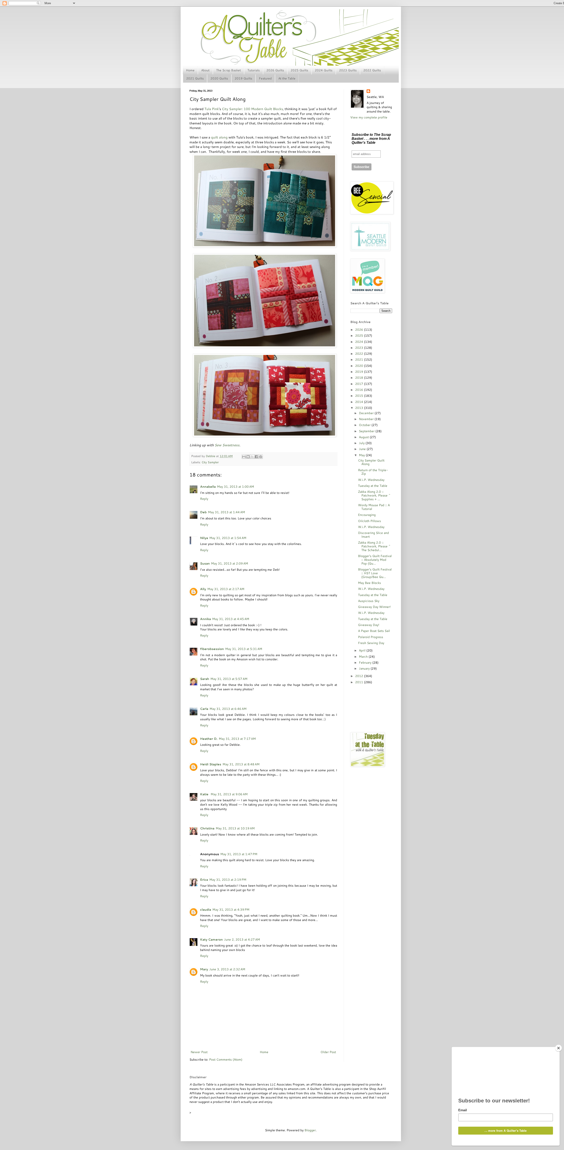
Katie (204, 794)
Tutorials (253, 70)
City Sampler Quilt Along (371, 462)
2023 (359, 347)
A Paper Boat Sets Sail (374, 631)
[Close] (558, 1048)
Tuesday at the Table (372, 486)
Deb (203, 512)
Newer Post (199, 1052)
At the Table (286, 78)
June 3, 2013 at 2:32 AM (227, 969)
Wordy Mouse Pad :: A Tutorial (374, 507)
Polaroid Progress (370, 637)
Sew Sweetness (227, 445)
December (367, 413)
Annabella (208, 486)
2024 (359, 342)
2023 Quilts (348, 70)
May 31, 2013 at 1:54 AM (227, 538)
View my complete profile (368, 117)
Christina (207, 828)
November (367, 419)
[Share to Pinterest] (260, 456)
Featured (265, 78)
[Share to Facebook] (256, 456)
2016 (359, 390)
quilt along (219, 137)
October (365, 425)
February (365, 662)
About (205, 70)
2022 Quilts (372, 70)
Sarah (204, 679)
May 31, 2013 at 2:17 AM (225, 589)
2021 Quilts (195, 78)
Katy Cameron (211, 939)
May (362, 455)
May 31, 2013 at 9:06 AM (229, 794)
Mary (204, 969)
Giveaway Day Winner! (374, 607)
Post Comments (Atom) (225, 1059)
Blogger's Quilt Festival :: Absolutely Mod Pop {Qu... (375, 560)
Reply (204, 499)
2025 (359, 335)
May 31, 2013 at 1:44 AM (226, 512)
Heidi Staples (210, 764)
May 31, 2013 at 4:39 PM (230, 909)
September (367, 431)
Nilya (204, 538)
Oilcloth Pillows (369, 521)
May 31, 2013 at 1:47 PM (238, 854)
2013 (359, 408)
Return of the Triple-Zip (373, 472)
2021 (359, 359)
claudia (205, 909)
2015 (359, 395)
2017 (359, 384)
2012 (359, 676)
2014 (359, 402)
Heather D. (208, 739)
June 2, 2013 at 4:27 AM (242, 939)
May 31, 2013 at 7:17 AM (237, 739)
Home (190, 70)
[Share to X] (252, 456)
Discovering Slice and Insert (373, 535)
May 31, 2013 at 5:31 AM (243, 649)
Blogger (310, 1130)
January (365, 668)
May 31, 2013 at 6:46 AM (228, 709)
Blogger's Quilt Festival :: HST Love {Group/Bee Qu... (375, 573)
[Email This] (244, 456)
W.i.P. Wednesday (371, 480)
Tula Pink (211, 108)
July (362, 443)
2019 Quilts (243, 78)
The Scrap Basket (228, 70)
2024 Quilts (323, 70)
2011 (359, 682)
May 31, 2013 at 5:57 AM (228, 679)
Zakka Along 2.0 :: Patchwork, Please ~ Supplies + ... (374, 495)
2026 (359, 329)
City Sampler (210, 462)
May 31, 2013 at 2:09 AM (229, 563)
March (364, 656)
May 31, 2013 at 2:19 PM (227, 879)
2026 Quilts (275, 70)
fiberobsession (212, 649)
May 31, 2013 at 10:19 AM (235, 828)
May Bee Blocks (369, 583)
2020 (359, 366)
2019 (359, 371)
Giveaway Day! (368, 625)
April (362, 650)
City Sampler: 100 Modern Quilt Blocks (252, 108)
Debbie (211, 456)
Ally (203, 589)
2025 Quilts (299, 70)
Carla (204, 709)
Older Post (328, 1052)
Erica (204, 879)
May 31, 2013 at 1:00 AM (235, 486)
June (363, 449)
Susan (205, 563)
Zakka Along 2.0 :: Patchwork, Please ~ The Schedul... (374, 546)
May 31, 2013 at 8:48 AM (241, 764)
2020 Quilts (219, 78)
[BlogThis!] (248, 456)
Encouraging (367, 515)
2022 (359, 353)
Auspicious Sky (368, 601)
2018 (359, 377)
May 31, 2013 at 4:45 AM (230, 619)
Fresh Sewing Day (371, 643)
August (364, 437)
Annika (205, 619)
